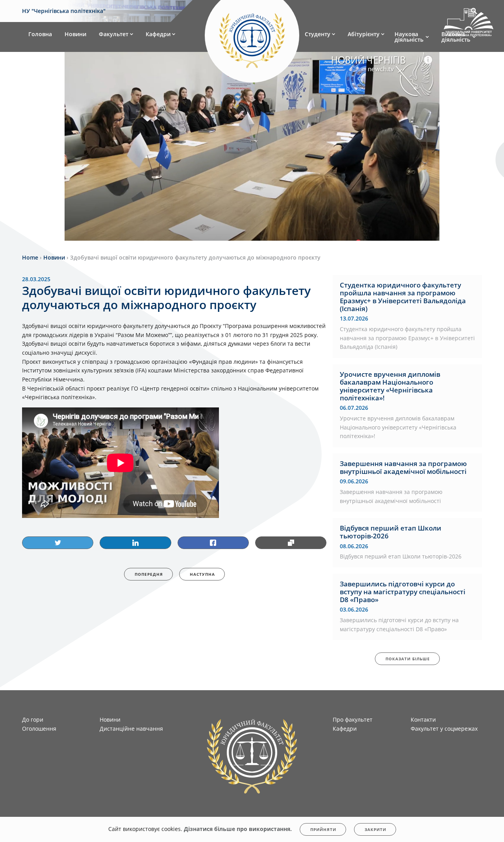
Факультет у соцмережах (444, 728)
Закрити (375, 829)
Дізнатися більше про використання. (238, 829)
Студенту (317, 34)
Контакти (423, 719)
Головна (40, 34)
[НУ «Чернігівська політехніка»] (252, 37)
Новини (75, 34)
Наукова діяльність (409, 36)
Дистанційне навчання (131, 728)
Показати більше (407, 658)
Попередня (149, 574)
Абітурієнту (364, 34)
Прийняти (323, 829)
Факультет (113, 34)
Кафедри (158, 34)
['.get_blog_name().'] (468, 23)
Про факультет (352, 719)
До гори (32, 719)
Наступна (202, 574)
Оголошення (39, 728)
